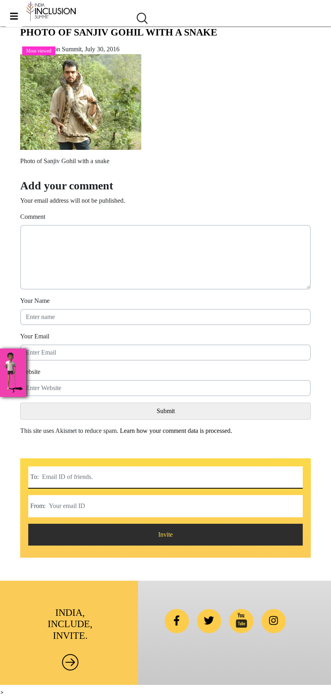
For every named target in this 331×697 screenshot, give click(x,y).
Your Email (34, 336)
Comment (32, 216)
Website (30, 371)
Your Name (35, 300)
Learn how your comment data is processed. (176, 430)
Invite (165, 534)
